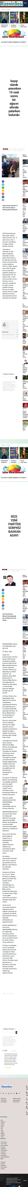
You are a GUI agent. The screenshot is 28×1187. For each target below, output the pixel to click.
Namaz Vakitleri (4, 1145)
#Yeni (7, 993)
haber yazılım (3, 1183)
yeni (8, 836)
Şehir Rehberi (4, 1155)
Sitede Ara (3, 1162)
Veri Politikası (4, 1101)
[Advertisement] (14, 62)
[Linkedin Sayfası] (12, 1093)
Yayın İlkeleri (3, 1100)
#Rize (4, 993)
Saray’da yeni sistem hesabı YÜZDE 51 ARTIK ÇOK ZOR (25, 210)
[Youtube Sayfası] (9, 1093)
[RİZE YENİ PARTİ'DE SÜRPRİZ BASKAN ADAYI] (10, 580)
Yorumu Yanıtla (7, 1067)
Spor (2, 1128)
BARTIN (8, 9)
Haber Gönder (16, 1101)
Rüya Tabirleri (4, 1167)
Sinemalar (3, 1152)
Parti (7, 644)
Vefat (2, 1130)
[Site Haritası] (17, 1093)
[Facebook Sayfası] (1, 1093)
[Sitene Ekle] (20, 1093)
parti (13, 725)
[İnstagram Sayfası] (7, 1093)
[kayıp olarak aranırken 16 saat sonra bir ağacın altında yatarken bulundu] (10, 165)
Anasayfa (3, 9)
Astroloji (2, 1168)
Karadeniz (3, 1122)
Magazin (3, 1133)
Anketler (3, 1163)
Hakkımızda (3, 1098)
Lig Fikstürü (3, 1148)
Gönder (16, 377)
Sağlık (2, 1131)
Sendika (2, 1135)
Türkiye (2, 1123)
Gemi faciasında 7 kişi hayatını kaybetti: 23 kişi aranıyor (25, 171)
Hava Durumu (4, 1142)
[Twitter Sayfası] (4, 1093)
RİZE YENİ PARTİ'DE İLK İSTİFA (25, 354)
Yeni (4, 644)
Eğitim (2, 1127)
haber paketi (3, 1182)
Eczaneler (3, 1147)
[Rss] (15, 1093)
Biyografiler (3, 1165)
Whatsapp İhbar (16, 1100)
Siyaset (8, 445)
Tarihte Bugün (4, 1150)
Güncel (2, 1136)
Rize (25, 3)
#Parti (11, 993)
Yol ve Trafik (3, 1143)
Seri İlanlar (3, 1153)
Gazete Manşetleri (5, 1157)
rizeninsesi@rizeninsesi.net (8, 334)
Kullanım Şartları (16, 1098)
